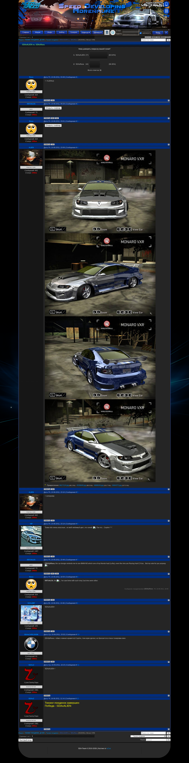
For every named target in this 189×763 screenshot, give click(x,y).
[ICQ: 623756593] (53, 556)
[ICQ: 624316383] (53, 100)
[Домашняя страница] (53, 118)
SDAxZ (31, 665)
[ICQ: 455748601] (53, 489)
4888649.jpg (98, 485)
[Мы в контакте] (107, 35)
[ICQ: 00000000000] (57, 118)
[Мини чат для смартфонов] (166, 6)
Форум (37, 32)
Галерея (73, 32)
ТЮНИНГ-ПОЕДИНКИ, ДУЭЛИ (34, 40)
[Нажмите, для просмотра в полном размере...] (100, 233)
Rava (31, 77)
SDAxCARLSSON (31, 635)
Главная (25, 32)
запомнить (146, 33)
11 (78, 665)
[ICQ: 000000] (53, 631)
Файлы (61, 32)
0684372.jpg (117, 485)
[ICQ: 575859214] (53, 661)
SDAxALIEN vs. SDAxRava (69, 40)
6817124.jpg (64, 485)
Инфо (49, 32)
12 (78, 699)
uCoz (109, 748)
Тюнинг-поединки (52, 40)
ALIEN (31, 148)
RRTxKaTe (31, 104)
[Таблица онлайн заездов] (166, 13)
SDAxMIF (31, 603)
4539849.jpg (81, 485)
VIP (31, 524)
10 (78, 635)
